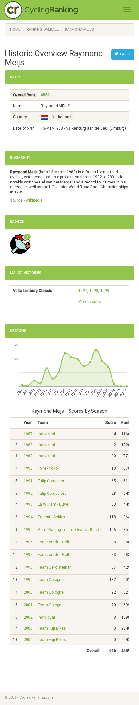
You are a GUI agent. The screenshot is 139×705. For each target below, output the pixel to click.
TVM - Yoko (48, 468)
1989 (28, 456)
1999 (104, 290)
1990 (28, 468)
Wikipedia (34, 200)
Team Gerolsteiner (54, 567)
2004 (28, 639)
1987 (28, 434)
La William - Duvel (53, 504)
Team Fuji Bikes (52, 628)
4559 (45, 95)
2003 (28, 628)
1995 (28, 529)
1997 (82, 290)
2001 (28, 605)
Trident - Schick (51, 517)
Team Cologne (51, 580)
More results (89, 301)
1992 (28, 493)
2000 (28, 592)
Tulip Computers (52, 481)
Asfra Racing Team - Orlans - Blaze (69, 529)
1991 (28, 481)
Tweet (124, 54)
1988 (28, 445)
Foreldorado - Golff (54, 542)
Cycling (51, 9)
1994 (28, 517)
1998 (93, 290)
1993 (28, 504)
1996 (28, 542)
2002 (28, 617)
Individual (46, 434)
